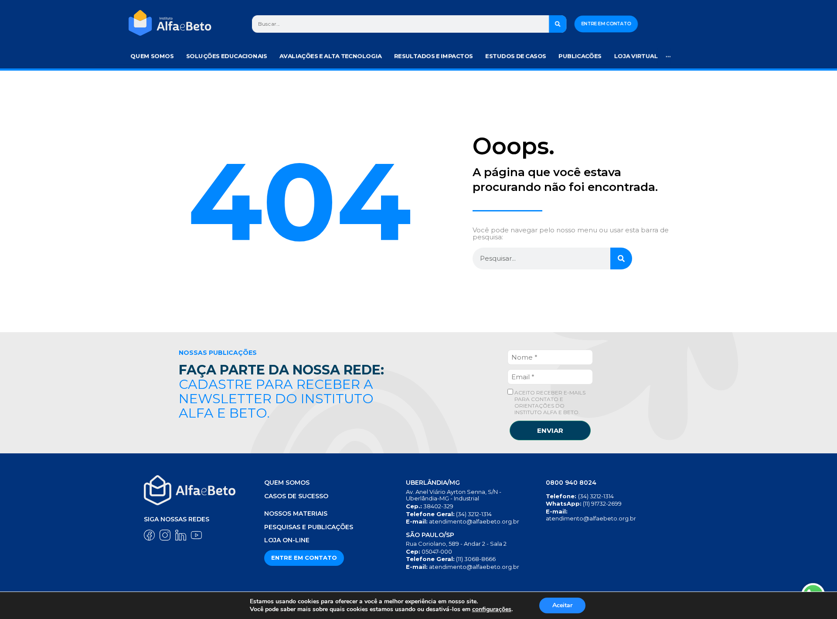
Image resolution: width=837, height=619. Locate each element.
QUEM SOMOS (287, 482)
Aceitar (562, 605)
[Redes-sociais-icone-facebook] (149, 535)
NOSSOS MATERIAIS (295, 513)
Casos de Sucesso (296, 496)
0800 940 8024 (571, 482)
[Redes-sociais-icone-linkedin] (180, 535)
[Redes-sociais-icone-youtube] (196, 535)
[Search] (558, 24)
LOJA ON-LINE (287, 540)
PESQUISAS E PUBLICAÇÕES (308, 527)
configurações (491, 609)
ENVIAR (550, 430)
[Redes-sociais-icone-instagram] (165, 535)
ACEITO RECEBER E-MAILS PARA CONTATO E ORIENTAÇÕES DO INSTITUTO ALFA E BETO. (549, 402)
